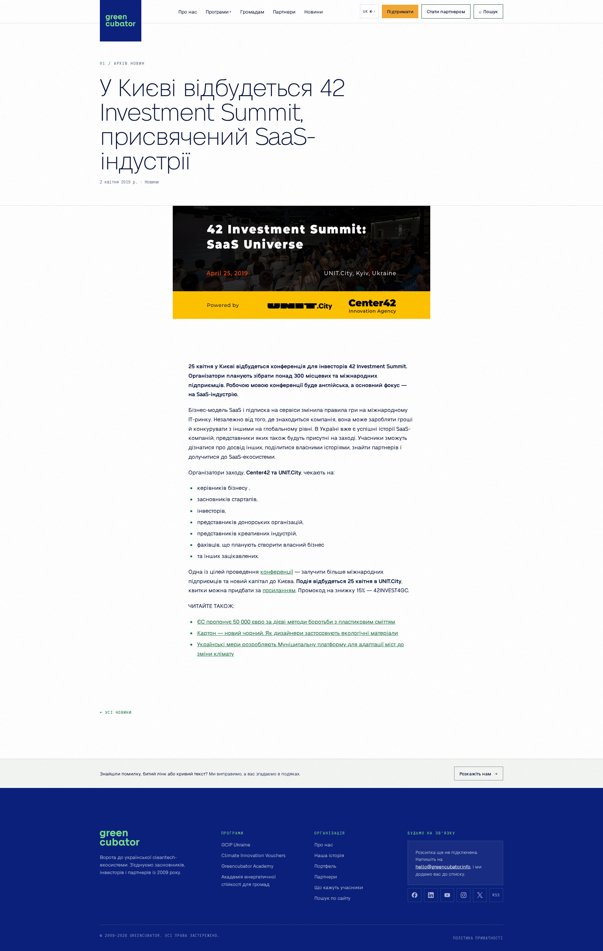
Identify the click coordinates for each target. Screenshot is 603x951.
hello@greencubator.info (443, 866)
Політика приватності (478, 938)
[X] (480, 895)
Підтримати (400, 11)
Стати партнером (446, 11)
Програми (218, 11)
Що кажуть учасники (338, 887)
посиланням (279, 590)
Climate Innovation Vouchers (253, 855)
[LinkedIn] (431, 895)
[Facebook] (414, 895)
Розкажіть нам (475, 773)
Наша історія (329, 855)
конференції (276, 571)
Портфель (325, 866)
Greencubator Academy (247, 866)
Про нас (187, 11)
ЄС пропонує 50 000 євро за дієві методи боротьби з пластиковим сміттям (296, 621)
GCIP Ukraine (235, 844)
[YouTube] (447, 895)
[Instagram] (463, 895)
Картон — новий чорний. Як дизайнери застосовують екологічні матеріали (297, 633)
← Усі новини (116, 712)
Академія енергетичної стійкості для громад (248, 880)
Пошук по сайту (332, 898)
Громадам (252, 11)
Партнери (284, 11)
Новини (313, 11)
